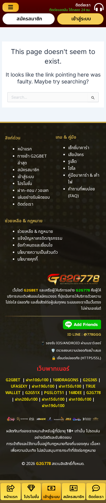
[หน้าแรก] (11, 488)
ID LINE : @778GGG (84, 334)
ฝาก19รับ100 (43, 386)
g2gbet (13, 380)
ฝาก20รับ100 (26, 399)
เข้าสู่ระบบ (51, 497)
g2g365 (90, 380)
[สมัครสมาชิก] (73, 488)
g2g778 (93, 393)
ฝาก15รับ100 (70, 386)
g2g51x (32, 393)
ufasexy (19, 386)
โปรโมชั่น (31, 497)
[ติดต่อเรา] (99, 7)
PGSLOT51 (54, 393)
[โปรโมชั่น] (31, 488)
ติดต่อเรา (82, 5)
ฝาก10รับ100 (37, 380)
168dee (75, 393)
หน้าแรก (11, 497)
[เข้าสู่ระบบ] (51, 488)
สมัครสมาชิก (73, 497)
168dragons (65, 380)
